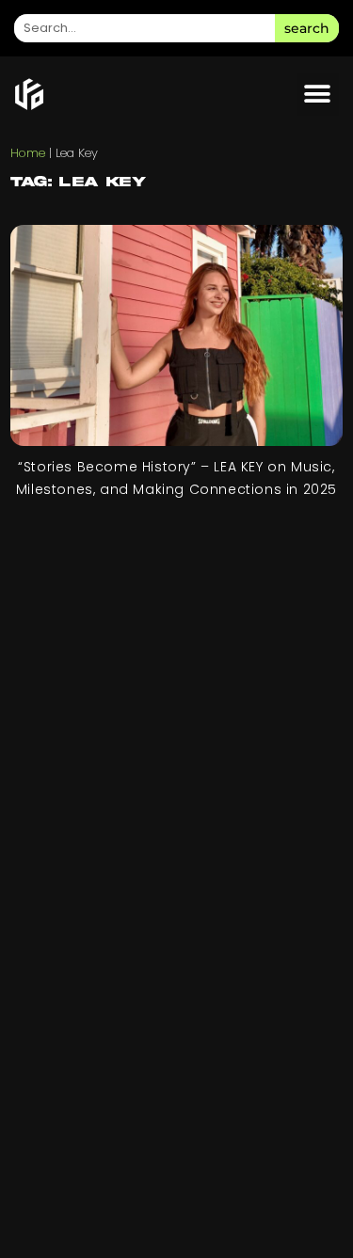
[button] (318, 94)
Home (27, 153)
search (306, 28)
